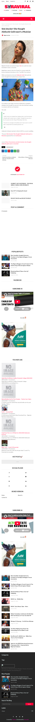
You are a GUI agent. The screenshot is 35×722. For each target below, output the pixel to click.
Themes (14, 719)
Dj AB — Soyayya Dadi (7, 412)
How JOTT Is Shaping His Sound (19, 191)
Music (17, 711)
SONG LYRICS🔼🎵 (17, 13)
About (7, 1)
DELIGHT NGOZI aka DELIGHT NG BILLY (21, 198)
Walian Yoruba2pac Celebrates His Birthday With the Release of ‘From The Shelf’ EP (22, 614)
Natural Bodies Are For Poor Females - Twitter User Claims (16, 399)
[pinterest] (32, 1)
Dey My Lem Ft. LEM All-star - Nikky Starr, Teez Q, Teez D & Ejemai (21, 636)
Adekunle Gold (20, 75)
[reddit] (26, 476)
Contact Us (12, 1)
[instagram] (30, 1)
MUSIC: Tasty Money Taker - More (19, 606)
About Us (20, 495)
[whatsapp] (9, 476)
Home (3, 1)
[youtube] (26, 486)
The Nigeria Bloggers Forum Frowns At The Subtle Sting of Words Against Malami (22, 264)
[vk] (26, 481)
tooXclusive (18, 135)
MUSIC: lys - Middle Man (17, 599)
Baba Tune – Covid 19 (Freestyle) (10, 447)
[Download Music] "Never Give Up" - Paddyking (20, 272)
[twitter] (28, 1)
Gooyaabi (26, 719)
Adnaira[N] (22, 317)
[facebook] (25, 1)
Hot (21, 10)
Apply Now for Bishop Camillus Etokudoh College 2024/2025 (17, 378)
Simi (20, 65)
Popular (14, 10)
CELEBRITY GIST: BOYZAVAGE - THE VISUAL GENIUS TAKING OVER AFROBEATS (22, 184)
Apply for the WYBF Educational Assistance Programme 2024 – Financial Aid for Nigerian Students (22, 645)
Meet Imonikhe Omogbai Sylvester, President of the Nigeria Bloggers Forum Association (21, 257)
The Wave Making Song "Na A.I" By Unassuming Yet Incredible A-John (19, 629)
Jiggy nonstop (7, 35)
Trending (28, 10)
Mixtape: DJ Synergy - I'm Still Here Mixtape (22, 621)
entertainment (8, 24)
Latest (7, 10)
